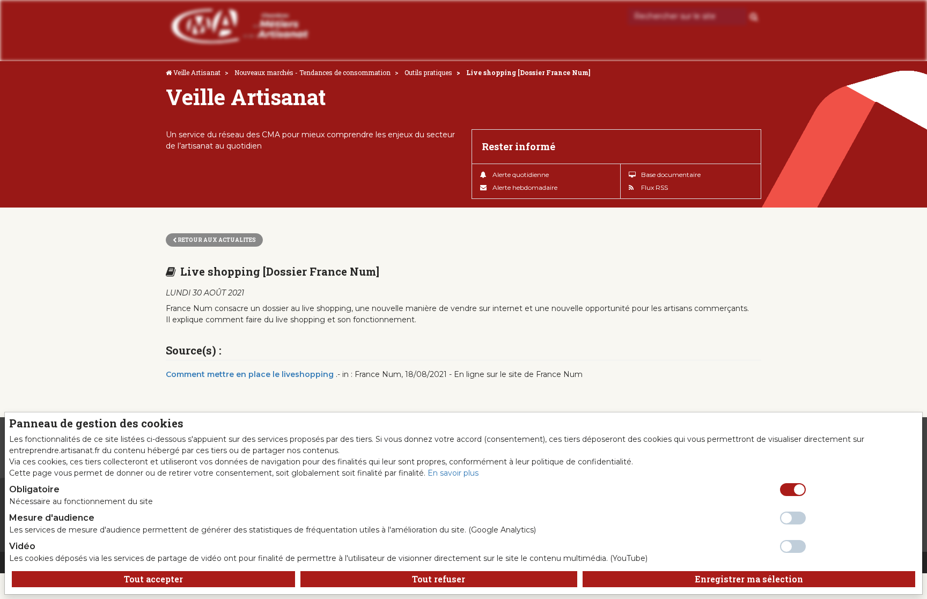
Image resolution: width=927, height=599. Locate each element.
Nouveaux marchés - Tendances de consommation (312, 72)
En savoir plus (453, 473)
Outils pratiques (428, 72)
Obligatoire (34, 489)
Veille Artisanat (196, 72)
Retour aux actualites (216, 239)
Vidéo (22, 546)
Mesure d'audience (51, 518)
